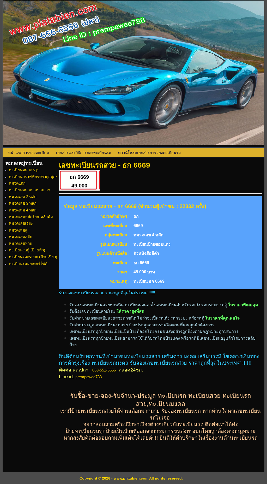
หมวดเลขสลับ (20, 236)
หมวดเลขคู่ (18, 230)
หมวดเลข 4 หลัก (23, 210)
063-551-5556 (104, 370)
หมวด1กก (17, 183)
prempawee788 (88, 377)
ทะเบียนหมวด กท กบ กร (29, 190)
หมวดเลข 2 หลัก (23, 196)
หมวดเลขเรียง (21, 223)
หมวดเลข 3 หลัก (23, 203)
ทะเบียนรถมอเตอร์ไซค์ (28, 263)
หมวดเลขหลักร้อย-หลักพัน (31, 216)
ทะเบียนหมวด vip (23, 170)
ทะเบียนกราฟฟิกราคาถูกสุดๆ (33, 176)
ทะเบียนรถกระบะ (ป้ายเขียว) (33, 257)
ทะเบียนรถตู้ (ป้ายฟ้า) (27, 250)
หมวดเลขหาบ (20, 243)
